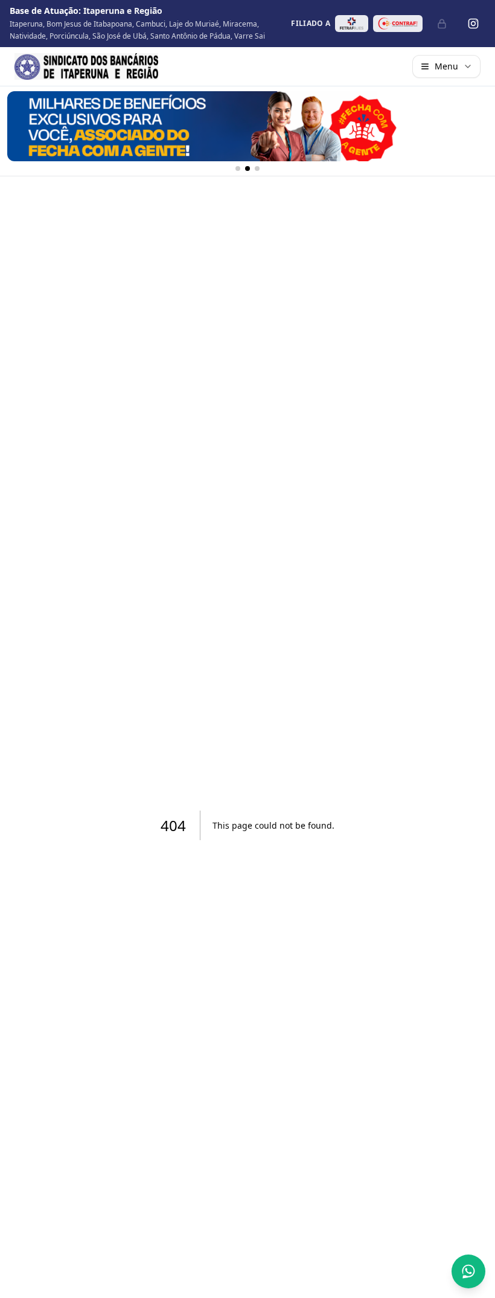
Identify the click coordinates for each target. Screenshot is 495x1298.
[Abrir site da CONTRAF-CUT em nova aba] (398, 23)
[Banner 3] (257, 168)
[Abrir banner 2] (247, 126)
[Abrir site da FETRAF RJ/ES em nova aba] (351, 23)
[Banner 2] (247, 168)
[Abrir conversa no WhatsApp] (468, 1271)
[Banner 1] (237, 168)
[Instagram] (473, 23)
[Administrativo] (442, 23)
